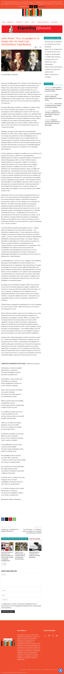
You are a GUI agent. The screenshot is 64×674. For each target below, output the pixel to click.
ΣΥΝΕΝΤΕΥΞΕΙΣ (19, 22)
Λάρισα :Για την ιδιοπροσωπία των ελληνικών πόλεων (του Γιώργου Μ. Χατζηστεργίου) (20, 556)
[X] (6, 519)
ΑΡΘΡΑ (32, 22)
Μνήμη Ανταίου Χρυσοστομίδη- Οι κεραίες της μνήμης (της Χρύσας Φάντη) (54, 69)
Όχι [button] (36, 6)
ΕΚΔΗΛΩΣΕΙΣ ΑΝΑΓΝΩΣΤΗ (43, 22)
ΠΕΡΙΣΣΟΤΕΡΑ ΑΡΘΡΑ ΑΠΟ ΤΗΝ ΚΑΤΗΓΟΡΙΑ (14, 539)
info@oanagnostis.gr (30, 663)
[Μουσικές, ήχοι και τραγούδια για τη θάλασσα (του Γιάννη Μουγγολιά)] (35, 546)
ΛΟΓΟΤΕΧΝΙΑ (15, 35)
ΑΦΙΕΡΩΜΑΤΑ (10, 22)
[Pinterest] (10, 519)
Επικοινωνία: (21, 663)
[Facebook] (2, 519)
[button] (61, 22)
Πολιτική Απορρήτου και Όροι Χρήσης (50, 669)
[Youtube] (56, 635)
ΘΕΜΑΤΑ (27, 22)
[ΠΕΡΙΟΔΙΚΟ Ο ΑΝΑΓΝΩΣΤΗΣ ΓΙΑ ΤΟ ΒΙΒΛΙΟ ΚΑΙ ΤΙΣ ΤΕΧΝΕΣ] (32, 11)
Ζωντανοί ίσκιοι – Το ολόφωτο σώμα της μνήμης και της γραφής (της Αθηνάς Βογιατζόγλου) (32, 531)
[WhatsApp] (14, 519)
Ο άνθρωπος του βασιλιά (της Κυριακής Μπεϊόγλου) (9, 530)
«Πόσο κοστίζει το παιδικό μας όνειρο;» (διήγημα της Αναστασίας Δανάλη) (53, 89)
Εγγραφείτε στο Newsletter (33, 669)
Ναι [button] (31, 6)
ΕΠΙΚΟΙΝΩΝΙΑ (54, 22)
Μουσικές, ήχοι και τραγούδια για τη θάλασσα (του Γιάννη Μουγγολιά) (53, 44)
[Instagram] (49, 635)
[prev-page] (2, 564)
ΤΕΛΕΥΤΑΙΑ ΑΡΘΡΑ (34, 539)
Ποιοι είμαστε (22, 669)
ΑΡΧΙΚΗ (3, 22)
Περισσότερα (20, 659)
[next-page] (5, 564)
